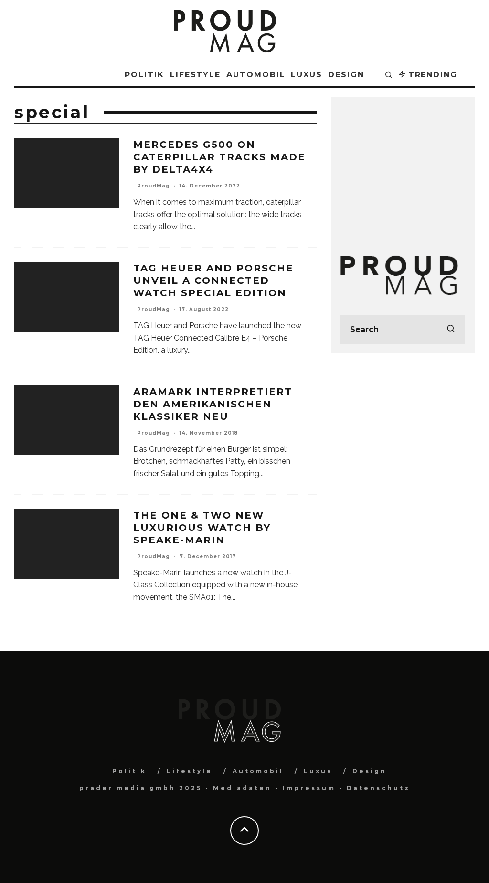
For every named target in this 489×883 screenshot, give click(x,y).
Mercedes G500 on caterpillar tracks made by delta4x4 (219, 157)
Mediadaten (242, 787)
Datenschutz (378, 787)
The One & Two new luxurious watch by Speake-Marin (202, 527)
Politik (144, 74)
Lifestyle (195, 74)
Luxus (306, 74)
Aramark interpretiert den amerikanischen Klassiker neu (212, 404)
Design (346, 74)
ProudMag (153, 186)
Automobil (255, 74)
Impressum (309, 787)
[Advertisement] (402, 166)
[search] (450, 329)
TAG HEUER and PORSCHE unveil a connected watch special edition (213, 280)
